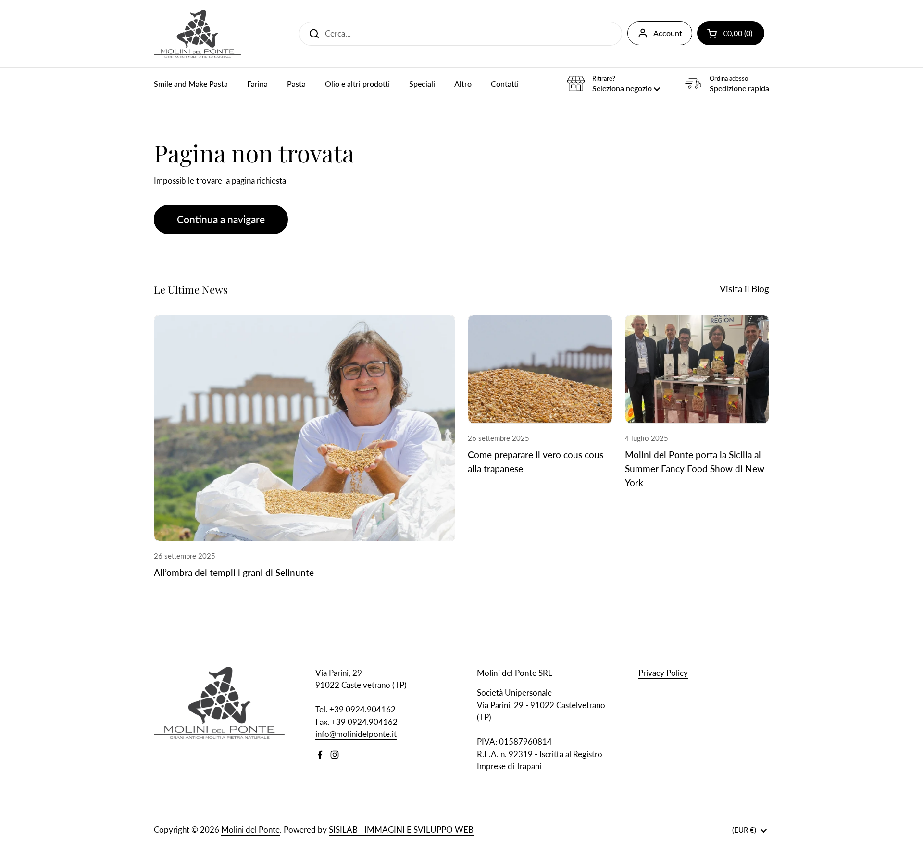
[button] (730, 33)
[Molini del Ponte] (197, 34)
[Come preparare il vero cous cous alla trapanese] (540, 369)
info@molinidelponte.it (356, 734)
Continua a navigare (221, 219)
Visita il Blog (744, 288)
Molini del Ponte (250, 829)
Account (667, 32)
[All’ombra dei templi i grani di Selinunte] (304, 428)
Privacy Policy (663, 673)
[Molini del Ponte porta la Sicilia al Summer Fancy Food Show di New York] (697, 369)
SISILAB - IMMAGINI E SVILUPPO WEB (401, 829)
